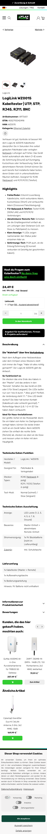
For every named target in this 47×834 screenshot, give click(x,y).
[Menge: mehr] (41, 313)
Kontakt (41, 8)
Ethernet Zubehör (22, 128)
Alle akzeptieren (23, 819)
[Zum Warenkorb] (43, 18)
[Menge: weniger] (5, 313)
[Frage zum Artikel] (5, 133)
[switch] (7, 797)
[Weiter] (42, 626)
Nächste (38, 29)
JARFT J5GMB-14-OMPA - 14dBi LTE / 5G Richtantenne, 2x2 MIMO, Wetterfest (35, 664)
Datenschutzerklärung (11, 789)
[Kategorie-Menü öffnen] (4, 18)
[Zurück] (37, 626)
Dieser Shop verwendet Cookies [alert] (23, 753)
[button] (6, 85)
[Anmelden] (38, 18)
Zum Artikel (34, 682)
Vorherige (9, 29)
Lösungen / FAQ (26, 8)
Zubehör (8, 550)
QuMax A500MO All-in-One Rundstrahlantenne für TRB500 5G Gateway (12, 666)
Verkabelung (37, 352)
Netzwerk (6, 153)
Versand (23, 290)
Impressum (28, 789)
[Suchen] (9, 18)
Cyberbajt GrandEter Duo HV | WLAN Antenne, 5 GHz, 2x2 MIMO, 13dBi (12, 723)
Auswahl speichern (23, 825)
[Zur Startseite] (23, 18)
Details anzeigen (23, 831)
